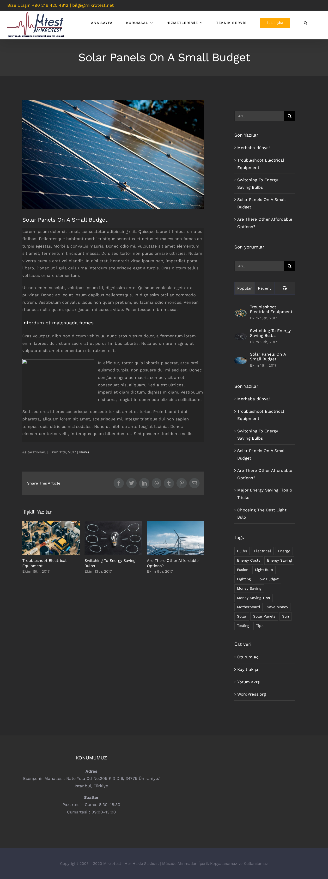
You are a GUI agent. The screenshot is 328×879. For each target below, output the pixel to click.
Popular (244, 288)
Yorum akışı (249, 681)
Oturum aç (248, 657)
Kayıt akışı (247, 669)
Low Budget (268, 579)
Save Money (277, 607)
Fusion (242, 570)
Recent (264, 288)
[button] (305, 23)
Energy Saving (279, 560)
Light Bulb (264, 570)
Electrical (262, 551)
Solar (241, 616)
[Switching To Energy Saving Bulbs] (240, 336)
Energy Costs (248, 560)
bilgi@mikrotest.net (93, 5)
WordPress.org (251, 694)
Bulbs (242, 551)
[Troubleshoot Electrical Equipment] (240, 313)
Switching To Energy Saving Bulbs (113, 538)
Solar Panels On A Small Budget (268, 356)
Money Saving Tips (253, 598)
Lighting (244, 579)
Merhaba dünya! (253, 147)
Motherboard (248, 607)
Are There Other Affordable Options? (175, 538)
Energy (284, 551)
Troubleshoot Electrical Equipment (51, 538)
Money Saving (249, 588)
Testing (243, 626)
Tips (259, 626)
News (84, 452)
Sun (285, 616)
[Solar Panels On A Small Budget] (240, 360)
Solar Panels (264, 616)
